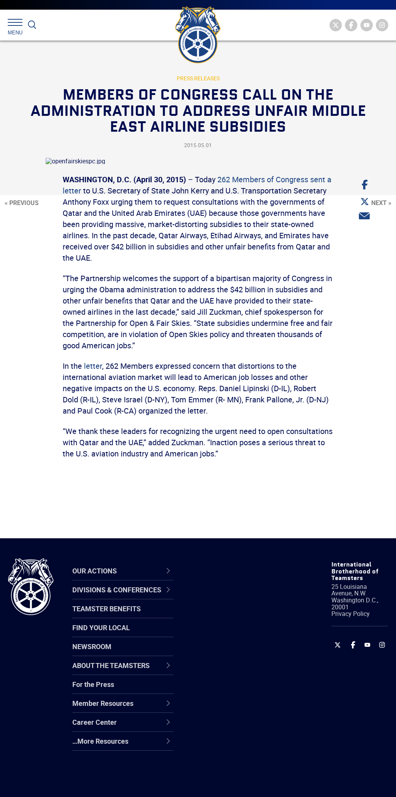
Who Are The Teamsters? (239, 597)
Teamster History (227, 634)
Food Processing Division (238, 727)
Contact (212, 597)
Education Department (235, 616)
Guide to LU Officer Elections (229, 690)
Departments (220, 653)
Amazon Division (226, 616)
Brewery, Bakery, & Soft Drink (236, 634)
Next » (381, 202)
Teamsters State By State (240, 597)
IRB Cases (216, 690)
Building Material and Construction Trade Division (232, 653)
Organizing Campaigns (235, 597)
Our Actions (222, 570)
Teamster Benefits (106, 608)
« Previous (22, 202)
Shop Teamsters (225, 634)
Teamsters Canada (229, 653)
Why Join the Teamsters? (239, 597)
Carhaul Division (225, 671)
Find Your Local (101, 627)
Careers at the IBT (228, 616)
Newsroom (91, 646)
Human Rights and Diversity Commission (233, 764)
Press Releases (198, 78)
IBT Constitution (225, 671)
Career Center (226, 570)
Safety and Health (228, 634)
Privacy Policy (350, 613)
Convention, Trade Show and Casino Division (237, 690)
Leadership (217, 616)
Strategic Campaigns (232, 616)
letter (93, 366)
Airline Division (222, 597)
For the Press (93, 684)
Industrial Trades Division (238, 782)
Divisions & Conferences (224, 570)
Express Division (225, 708)
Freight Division (224, 745)
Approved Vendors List (235, 671)
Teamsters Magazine (233, 616)
